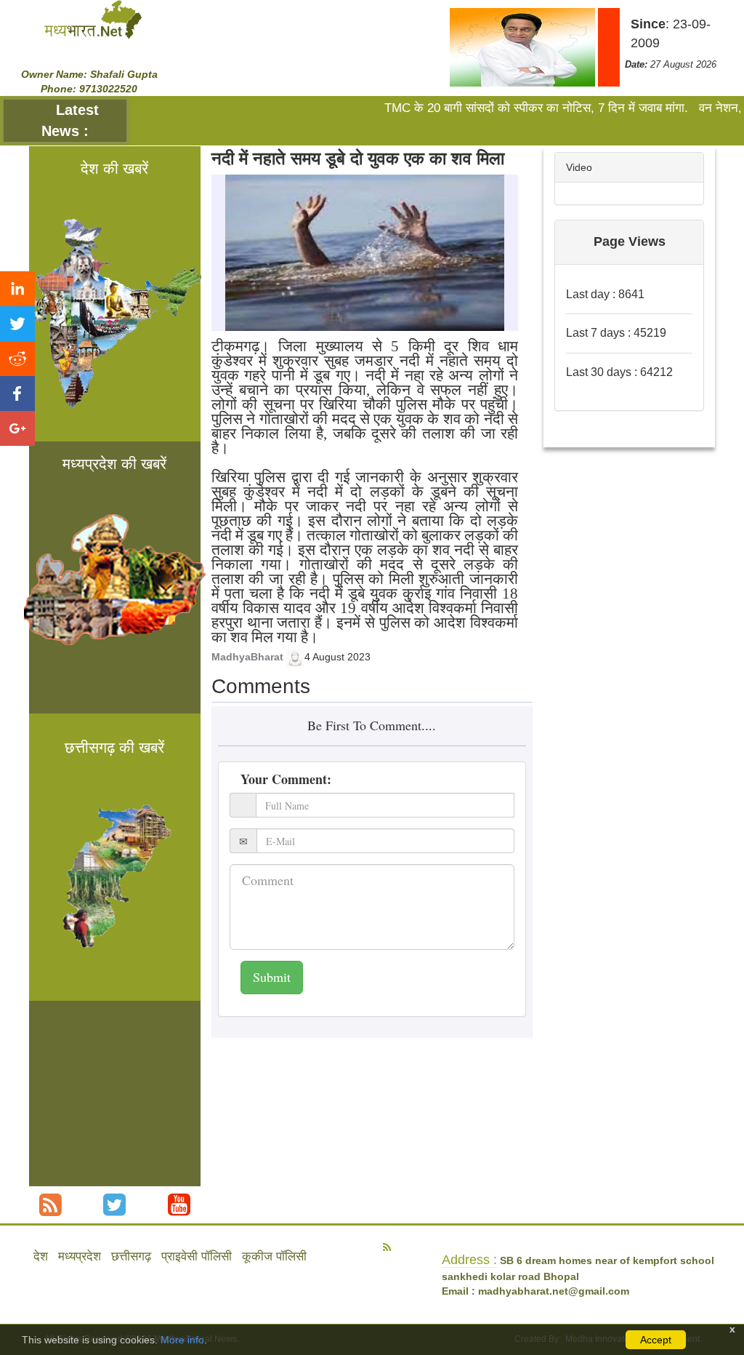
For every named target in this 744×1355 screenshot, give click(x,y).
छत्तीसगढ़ (131, 1256)
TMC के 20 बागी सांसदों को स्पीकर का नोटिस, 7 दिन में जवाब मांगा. (514, 108)
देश (40, 1256)
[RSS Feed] (50, 1205)
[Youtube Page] (179, 1205)
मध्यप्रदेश (79, 1256)
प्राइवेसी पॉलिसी (196, 1256)
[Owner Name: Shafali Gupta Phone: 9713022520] (93, 19)
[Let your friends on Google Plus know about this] (17, 428)
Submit (272, 977)
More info (182, 1340)
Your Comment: (285, 779)
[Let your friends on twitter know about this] (17, 323)
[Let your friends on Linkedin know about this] (17, 288)
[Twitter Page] (114, 1205)
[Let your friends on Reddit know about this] (17, 358)
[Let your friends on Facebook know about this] (17, 393)
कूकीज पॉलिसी (274, 1256)
